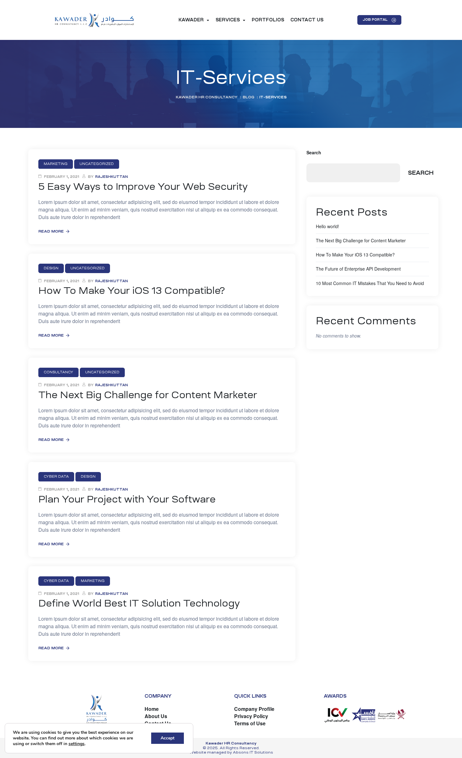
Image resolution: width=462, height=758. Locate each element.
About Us (156, 716)
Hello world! (327, 226)
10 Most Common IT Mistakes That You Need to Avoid (370, 283)
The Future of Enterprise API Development (358, 269)
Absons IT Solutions (253, 752)
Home (152, 708)
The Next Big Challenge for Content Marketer (147, 395)
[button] (379, 20)
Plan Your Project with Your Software (127, 499)
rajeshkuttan (111, 177)
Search (313, 152)
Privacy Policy (251, 716)
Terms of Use (250, 723)
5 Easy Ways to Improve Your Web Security (143, 186)
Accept (167, 738)
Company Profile (254, 708)
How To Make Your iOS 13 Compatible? (131, 290)
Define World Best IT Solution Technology (139, 603)
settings (77, 744)
